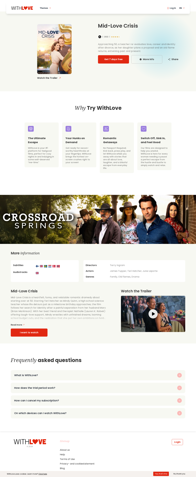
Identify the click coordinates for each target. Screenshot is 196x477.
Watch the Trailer (47, 78)
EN (180, 8)
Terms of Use (67, 459)
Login (177, 442)
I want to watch (29, 332)
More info (148, 59)
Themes (44, 8)
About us (65, 450)
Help (62, 454)
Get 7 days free (113, 59)
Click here (42, 474)
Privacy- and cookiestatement (77, 463)
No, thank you (179, 474)
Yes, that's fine (161, 474)
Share (174, 59)
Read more (16, 324)
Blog (62, 468)
